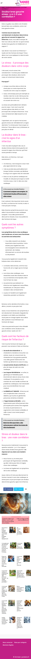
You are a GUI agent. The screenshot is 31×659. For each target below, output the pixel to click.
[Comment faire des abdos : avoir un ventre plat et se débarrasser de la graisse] (28, 603)
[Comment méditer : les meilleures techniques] (27, 545)
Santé (3, 7)
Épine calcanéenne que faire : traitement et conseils (20, 589)
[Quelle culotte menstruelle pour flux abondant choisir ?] (12, 620)
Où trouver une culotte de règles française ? (19, 531)
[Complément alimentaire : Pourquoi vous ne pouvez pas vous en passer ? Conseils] (13, 545)
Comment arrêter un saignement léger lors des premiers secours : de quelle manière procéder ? (5, 576)
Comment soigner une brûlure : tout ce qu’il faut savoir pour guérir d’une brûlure (8, 521)
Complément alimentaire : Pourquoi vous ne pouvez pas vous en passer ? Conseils (5, 548)
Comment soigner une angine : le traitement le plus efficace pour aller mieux (4, 591)
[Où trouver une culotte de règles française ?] (26, 530)
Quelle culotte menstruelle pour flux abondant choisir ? (5, 621)
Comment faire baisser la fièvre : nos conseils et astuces (19, 561)
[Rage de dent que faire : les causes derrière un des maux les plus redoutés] (11, 559)
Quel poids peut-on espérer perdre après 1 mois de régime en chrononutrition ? (21, 574)
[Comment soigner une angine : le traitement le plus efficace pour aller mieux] (11, 588)
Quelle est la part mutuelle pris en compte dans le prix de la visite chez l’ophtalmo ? (20, 623)
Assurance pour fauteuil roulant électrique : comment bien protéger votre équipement (5, 533)
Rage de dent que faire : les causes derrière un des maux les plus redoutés (4, 561)
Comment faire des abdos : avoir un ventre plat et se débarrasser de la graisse (20, 605)
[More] (26, 489)
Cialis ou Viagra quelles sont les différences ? (23, 519)
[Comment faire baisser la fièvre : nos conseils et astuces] (27, 559)
